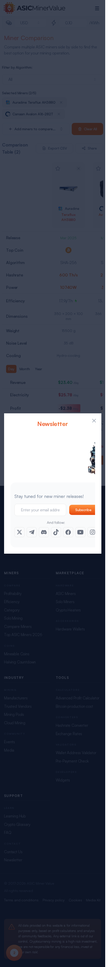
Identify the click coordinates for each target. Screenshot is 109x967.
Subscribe (83, 510)
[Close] (94, 421)
